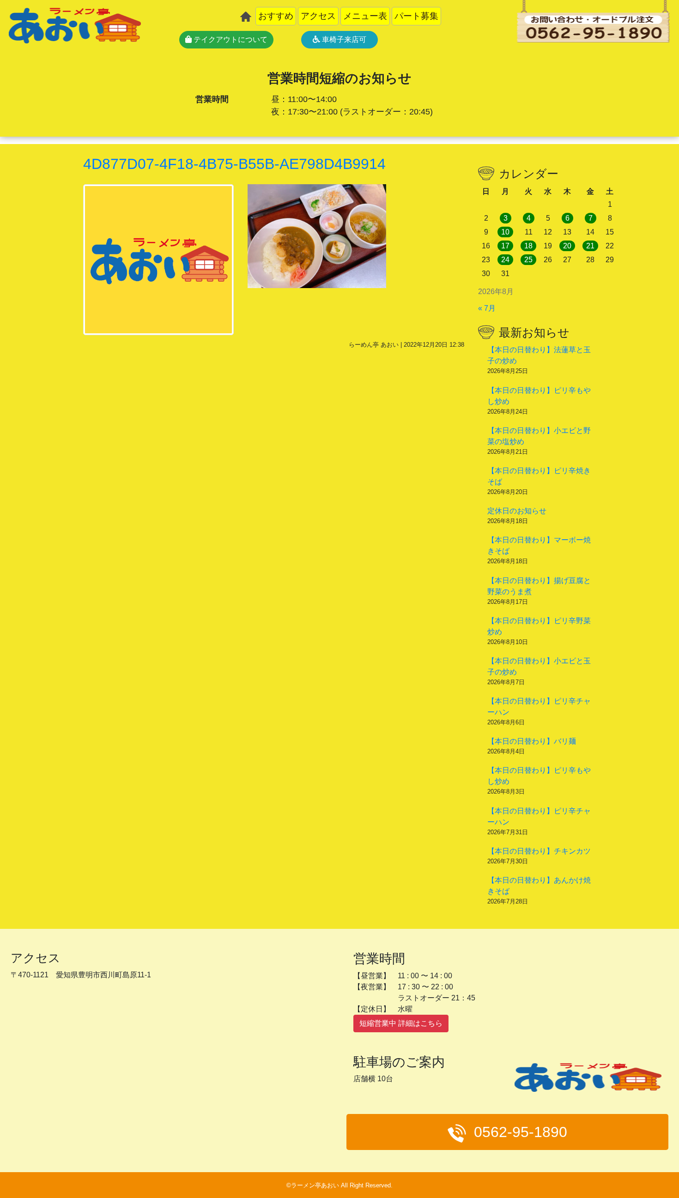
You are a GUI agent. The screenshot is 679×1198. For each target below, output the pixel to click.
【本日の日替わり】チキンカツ (539, 851)
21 (590, 246)
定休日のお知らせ (516, 511)
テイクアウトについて (229, 39)
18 (528, 246)
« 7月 (487, 308)
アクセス (318, 16)
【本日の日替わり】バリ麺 (531, 741)
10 (505, 232)
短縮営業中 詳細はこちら (401, 1023)
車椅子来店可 (343, 39)
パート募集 (416, 16)
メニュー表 (365, 16)
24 (505, 260)
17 (505, 246)
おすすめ (275, 16)
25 (528, 260)
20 (567, 246)
